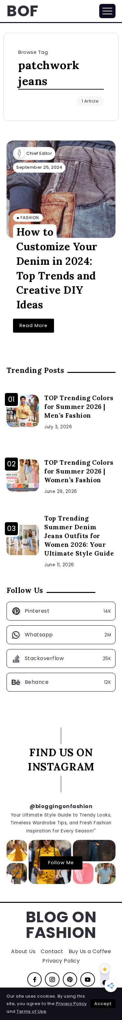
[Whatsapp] (61, 635)
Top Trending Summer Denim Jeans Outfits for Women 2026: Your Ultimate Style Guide (79, 535)
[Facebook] (34, 979)
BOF (22, 11)
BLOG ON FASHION (61, 924)
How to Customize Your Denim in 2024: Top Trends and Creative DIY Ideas (57, 268)
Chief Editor (39, 153)
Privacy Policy (71, 1004)
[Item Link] (61, 189)
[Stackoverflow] (61, 658)
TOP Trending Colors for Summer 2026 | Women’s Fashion (79, 471)
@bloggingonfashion (61, 806)
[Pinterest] (61, 611)
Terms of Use (31, 1011)
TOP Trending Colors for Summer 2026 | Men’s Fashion (79, 406)
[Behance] (61, 682)
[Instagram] (52, 979)
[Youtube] (87, 979)
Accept (103, 1004)
